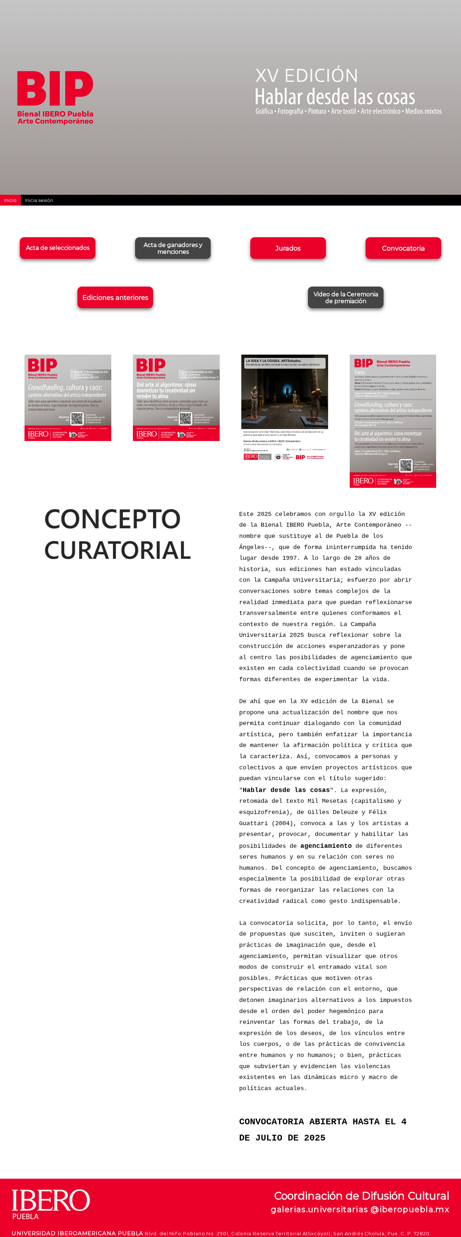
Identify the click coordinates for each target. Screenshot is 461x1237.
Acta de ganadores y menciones (173, 248)
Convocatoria (403, 248)
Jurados (288, 248)
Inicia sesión (39, 200)
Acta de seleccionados (57, 247)
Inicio (10, 200)
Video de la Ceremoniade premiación (346, 298)
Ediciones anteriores (115, 298)
